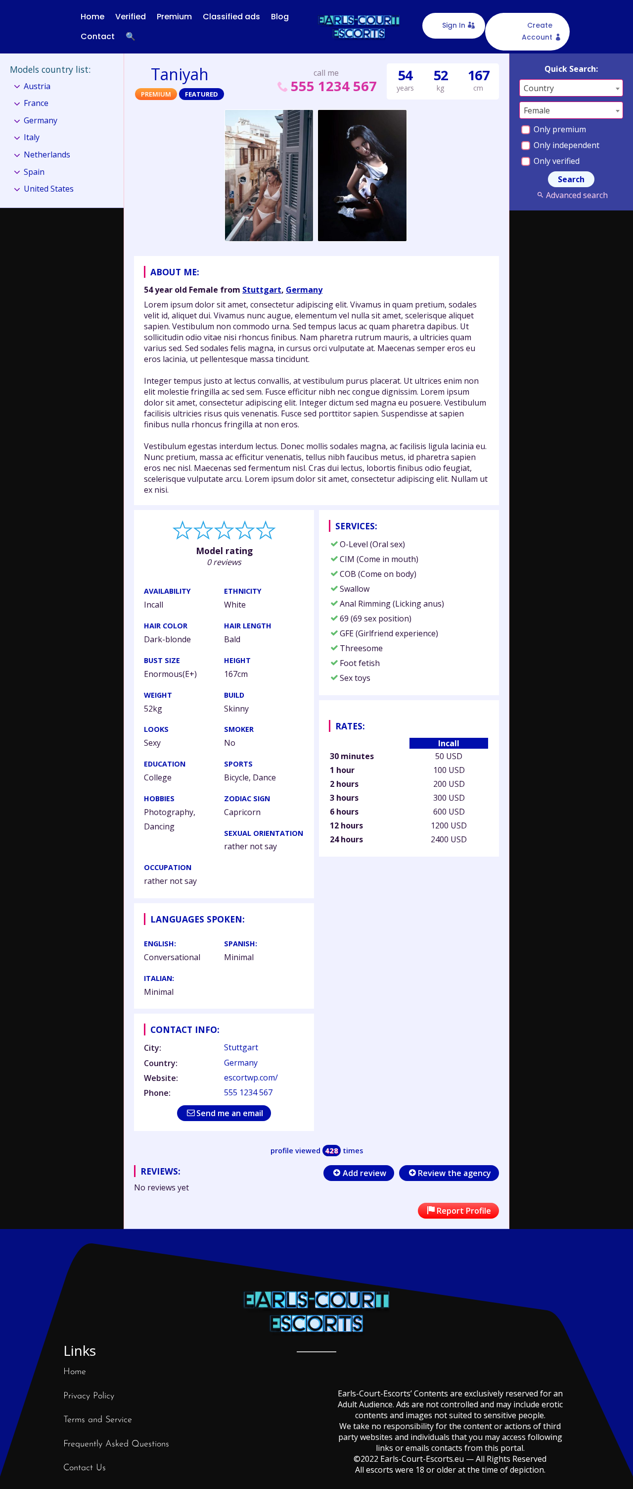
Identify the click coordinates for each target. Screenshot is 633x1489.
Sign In (453, 25)
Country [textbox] (539, 88)
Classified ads (231, 16)
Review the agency (454, 1173)
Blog (280, 16)
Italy (32, 137)
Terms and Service (97, 1420)
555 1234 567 (333, 86)
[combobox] (571, 88)
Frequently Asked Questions (116, 1444)
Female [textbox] (537, 110)
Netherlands (47, 154)
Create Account (537, 31)
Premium (174, 16)
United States (49, 188)
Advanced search (576, 195)
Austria (37, 86)
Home (92, 16)
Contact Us (84, 1468)
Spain (34, 171)
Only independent (565, 145)
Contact (98, 36)
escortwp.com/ (251, 1077)
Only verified (556, 160)
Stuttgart (261, 289)
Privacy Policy (88, 1396)
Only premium (559, 129)
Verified (130, 16)
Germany (304, 289)
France (36, 103)
